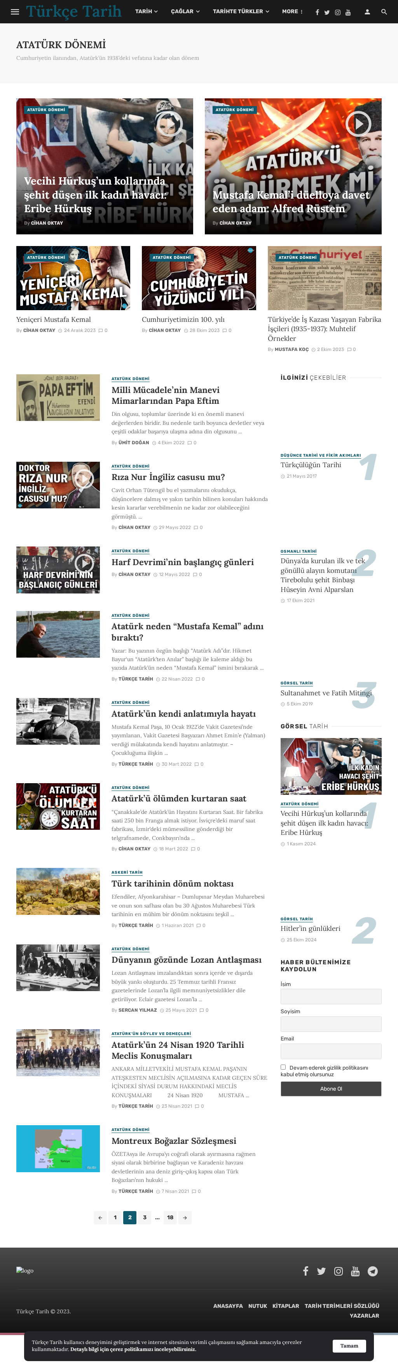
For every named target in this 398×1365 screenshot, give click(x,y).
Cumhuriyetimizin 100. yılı (183, 319)
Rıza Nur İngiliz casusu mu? (168, 476)
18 (170, 1217)
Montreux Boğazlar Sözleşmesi (174, 1140)
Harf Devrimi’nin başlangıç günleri (183, 562)
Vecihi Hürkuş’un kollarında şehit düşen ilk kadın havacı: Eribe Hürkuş (95, 194)
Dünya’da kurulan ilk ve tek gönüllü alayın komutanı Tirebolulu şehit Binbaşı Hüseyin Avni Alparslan (323, 575)
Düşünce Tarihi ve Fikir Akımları (321, 455)
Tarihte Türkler (238, 11)
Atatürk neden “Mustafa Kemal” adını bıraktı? (188, 631)
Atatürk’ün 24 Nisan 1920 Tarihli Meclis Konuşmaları (178, 1050)
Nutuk (257, 1306)
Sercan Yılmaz (138, 1010)
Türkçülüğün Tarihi (311, 464)
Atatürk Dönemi (46, 110)
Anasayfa (228, 1306)
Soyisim (290, 1011)
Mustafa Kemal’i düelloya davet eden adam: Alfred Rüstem (291, 201)
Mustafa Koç (292, 349)
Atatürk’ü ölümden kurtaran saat (179, 798)
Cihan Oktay (47, 223)
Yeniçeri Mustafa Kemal (53, 319)
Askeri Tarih (127, 872)
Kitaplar (285, 1306)
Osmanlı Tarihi (299, 551)
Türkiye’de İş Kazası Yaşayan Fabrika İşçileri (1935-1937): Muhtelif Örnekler (324, 329)
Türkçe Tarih (136, 679)
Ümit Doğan (134, 442)
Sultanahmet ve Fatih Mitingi (326, 692)
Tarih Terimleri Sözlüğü (342, 1306)
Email (287, 1038)
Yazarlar (364, 1316)
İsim (286, 984)
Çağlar (182, 11)
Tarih (143, 11)
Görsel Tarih (297, 683)
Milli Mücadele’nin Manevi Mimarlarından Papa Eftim (166, 395)
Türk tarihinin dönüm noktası (173, 883)
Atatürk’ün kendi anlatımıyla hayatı (184, 713)
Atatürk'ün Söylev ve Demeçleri (151, 1034)
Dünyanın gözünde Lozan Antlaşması (187, 959)
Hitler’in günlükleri (310, 928)
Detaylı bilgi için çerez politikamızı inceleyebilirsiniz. (133, 1349)
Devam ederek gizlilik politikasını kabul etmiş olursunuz (324, 1071)
